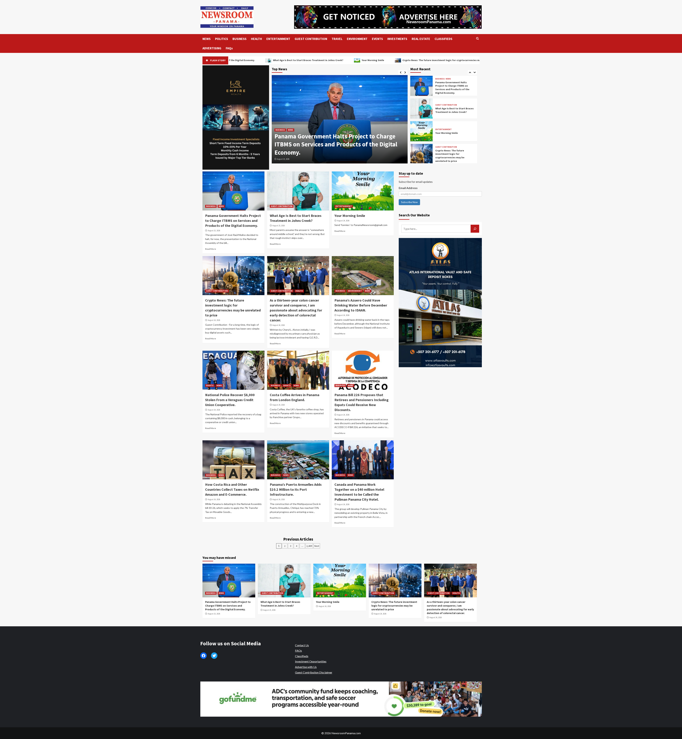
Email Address (408, 188)
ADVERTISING (211, 48)
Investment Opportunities (310, 661)
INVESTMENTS (397, 39)
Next (316, 546)
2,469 (309, 546)
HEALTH (256, 39)
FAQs (229, 48)
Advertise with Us (306, 667)
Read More (210, 249)
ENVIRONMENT (357, 39)
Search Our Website (414, 215)
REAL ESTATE (421, 39)
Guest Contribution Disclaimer (313, 672)
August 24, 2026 (343, 220)
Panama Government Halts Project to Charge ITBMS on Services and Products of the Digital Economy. (233, 220)
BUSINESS (239, 39)
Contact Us (302, 645)
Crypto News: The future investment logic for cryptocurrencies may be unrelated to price (362, 60)
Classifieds (301, 656)
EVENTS (377, 39)
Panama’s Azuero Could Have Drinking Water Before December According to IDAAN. (360, 305)
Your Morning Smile (280, 60)
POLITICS (221, 39)
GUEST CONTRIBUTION (311, 39)
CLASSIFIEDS (443, 39)
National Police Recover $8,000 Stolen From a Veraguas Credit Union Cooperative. (230, 400)
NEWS (206, 39)
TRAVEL (337, 39)
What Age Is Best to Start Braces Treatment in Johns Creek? (454, 87)
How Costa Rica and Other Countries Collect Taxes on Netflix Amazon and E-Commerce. (232, 489)
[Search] (477, 38)
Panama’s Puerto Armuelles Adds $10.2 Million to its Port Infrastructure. (296, 489)
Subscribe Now (409, 202)
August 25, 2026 (283, 159)
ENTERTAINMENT (278, 39)
